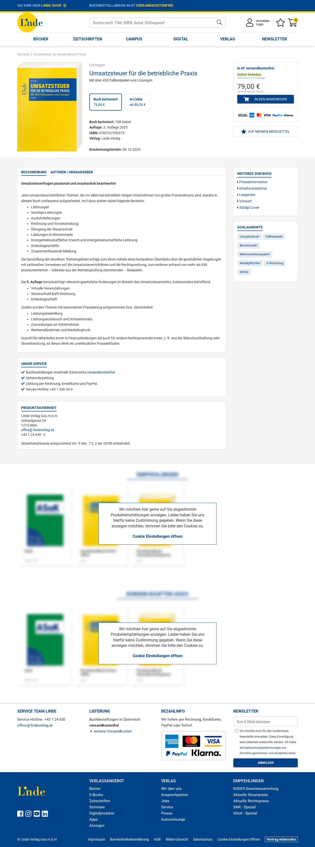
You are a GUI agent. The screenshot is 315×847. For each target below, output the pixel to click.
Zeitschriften (87, 39)
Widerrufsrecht (177, 839)
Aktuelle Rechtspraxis (251, 801)
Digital (180, 39)
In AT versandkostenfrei (255, 68)
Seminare (97, 807)
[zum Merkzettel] (281, 24)
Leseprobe (246, 195)
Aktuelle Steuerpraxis (250, 795)
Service (167, 807)
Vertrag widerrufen (281, 839)
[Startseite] (30, 22)
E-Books (96, 795)
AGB (157, 839)
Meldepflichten (250, 263)
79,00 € (106, 102)
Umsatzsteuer (249, 236)
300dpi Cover (248, 208)
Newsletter (274, 39)
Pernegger (97, 65)
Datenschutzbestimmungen (263, 747)
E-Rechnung (275, 263)
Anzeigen (96, 825)
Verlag (227, 39)
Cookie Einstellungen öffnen (158, 536)
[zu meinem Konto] (250, 24)
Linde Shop (52, 5)
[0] (293, 24)
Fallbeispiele (274, 236)
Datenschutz (203, 839)
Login (260, 24)
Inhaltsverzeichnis (252, 188)
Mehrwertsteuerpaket (255, 254)
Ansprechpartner (174, 795)
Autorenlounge (173, 819)
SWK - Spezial (244, 807)
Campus (134, 39)
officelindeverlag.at (37, 430)
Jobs (165, 801)
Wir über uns (171, 788)
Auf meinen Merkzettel (268, 131)
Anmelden (263, 21)
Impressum (96, 839)
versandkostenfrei (154, 5)
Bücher (40, 39)
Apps (93, 819)
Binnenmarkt (248, 245)
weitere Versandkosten (113, 731)
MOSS (244, 272)
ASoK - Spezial (245, 813)
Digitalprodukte (101, 813)
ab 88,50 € (138, 102)
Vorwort (245, 201)
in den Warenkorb (270, 99)
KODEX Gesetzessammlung (255, 788)
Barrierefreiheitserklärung (129, 839)
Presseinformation (253, 182)
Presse (167, 813)
